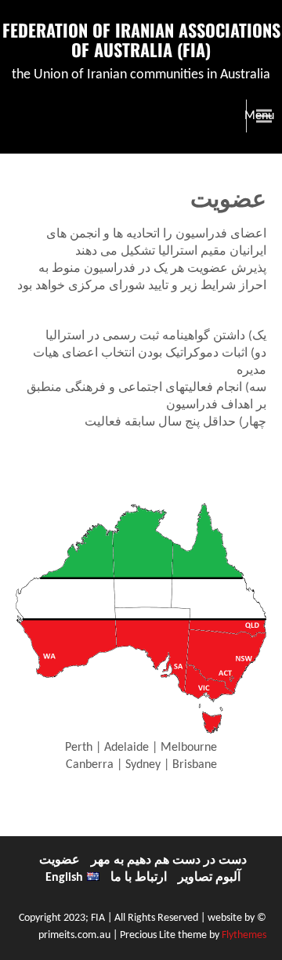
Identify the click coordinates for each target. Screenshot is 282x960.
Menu (259, 116)
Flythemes (242, 935)
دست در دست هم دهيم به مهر (169, 860)
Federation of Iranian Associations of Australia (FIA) (141, 39)
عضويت (59, 860)
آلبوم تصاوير (209, 877)
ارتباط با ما (138, 877)
